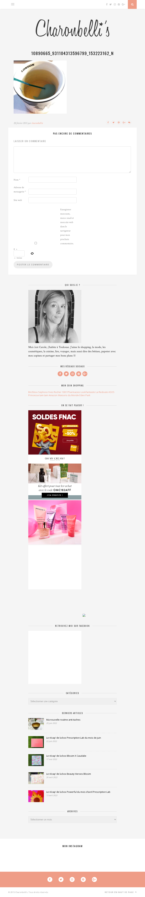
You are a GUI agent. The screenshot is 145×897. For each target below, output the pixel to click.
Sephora (43, 392)
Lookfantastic (88, 392)
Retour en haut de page (119, 892)
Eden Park (84, 395)
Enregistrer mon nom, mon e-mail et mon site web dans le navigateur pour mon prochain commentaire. (67, 226)
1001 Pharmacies (71, 392)
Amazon (53, 395)
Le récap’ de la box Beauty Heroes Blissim (68, 773)
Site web (18, 200)
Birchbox (33, 392)
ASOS (111, 392)
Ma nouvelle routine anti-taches (63, 719)
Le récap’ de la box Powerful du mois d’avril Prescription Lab (78, 791)
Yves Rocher (54, 392)
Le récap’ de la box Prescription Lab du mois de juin (73, 737)
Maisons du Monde (68, 395)
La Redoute (102, 392)
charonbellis (37, 123)
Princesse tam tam (38, 395)
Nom (17, 179)
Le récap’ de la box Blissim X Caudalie (66, 755)
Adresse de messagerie (20, 189)
